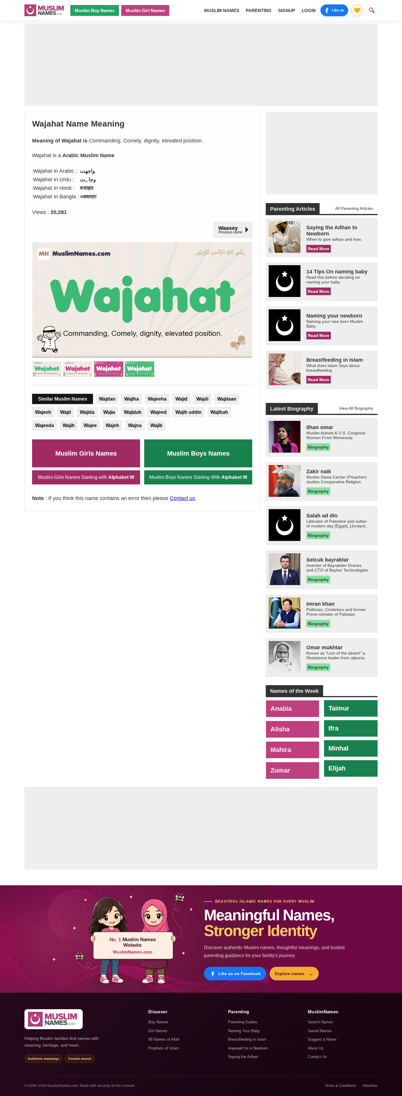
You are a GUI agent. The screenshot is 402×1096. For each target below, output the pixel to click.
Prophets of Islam (163, 1048)
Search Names (320, 1022)
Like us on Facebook (239, 973)
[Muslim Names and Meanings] (45, 10)
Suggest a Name (322, 1039)
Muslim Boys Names (198, 453)
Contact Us (317, 1057)
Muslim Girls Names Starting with (86, 477)
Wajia (109, 412)
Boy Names (158, 1022)
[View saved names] (357, 10)
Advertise (370, 1086)
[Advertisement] (201, 65)
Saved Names (320, 1031)
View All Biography (356, 408)
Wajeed (158, 412)
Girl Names (157, 1031)
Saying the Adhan (243, 1057)
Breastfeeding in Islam (247, 1039)
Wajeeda (44, 425)
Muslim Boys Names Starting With (198, 477)
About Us (316, 1048)
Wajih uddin (188, 412)
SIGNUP (286, 10)
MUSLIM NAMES (221, 10)
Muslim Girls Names (86, 453)
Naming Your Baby (244, 1031)
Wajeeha (157, 398)
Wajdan (107, 398)
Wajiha (131, 398)
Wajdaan (226, 398)
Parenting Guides (243, 1022)
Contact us (182, 498)
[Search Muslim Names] (372, 10)
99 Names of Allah (164, 1039)
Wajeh (112, 425)
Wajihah (219, 412)
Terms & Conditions (340, 1086)
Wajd (65, 412)
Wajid (181, 398)
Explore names (294, 973)
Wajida (87, 412)
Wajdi (202, 398)
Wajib (156, 425)
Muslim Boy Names (94, 10)
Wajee (90, 425)
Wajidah (133, 412)
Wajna (135, 425)
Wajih (69, 425)
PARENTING (259, 10)
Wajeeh (43, 412)
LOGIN (309, 10)
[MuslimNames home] (53, 1019)
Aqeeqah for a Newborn (248, 1048)
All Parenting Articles (354, 208)
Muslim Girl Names (145, 10)
